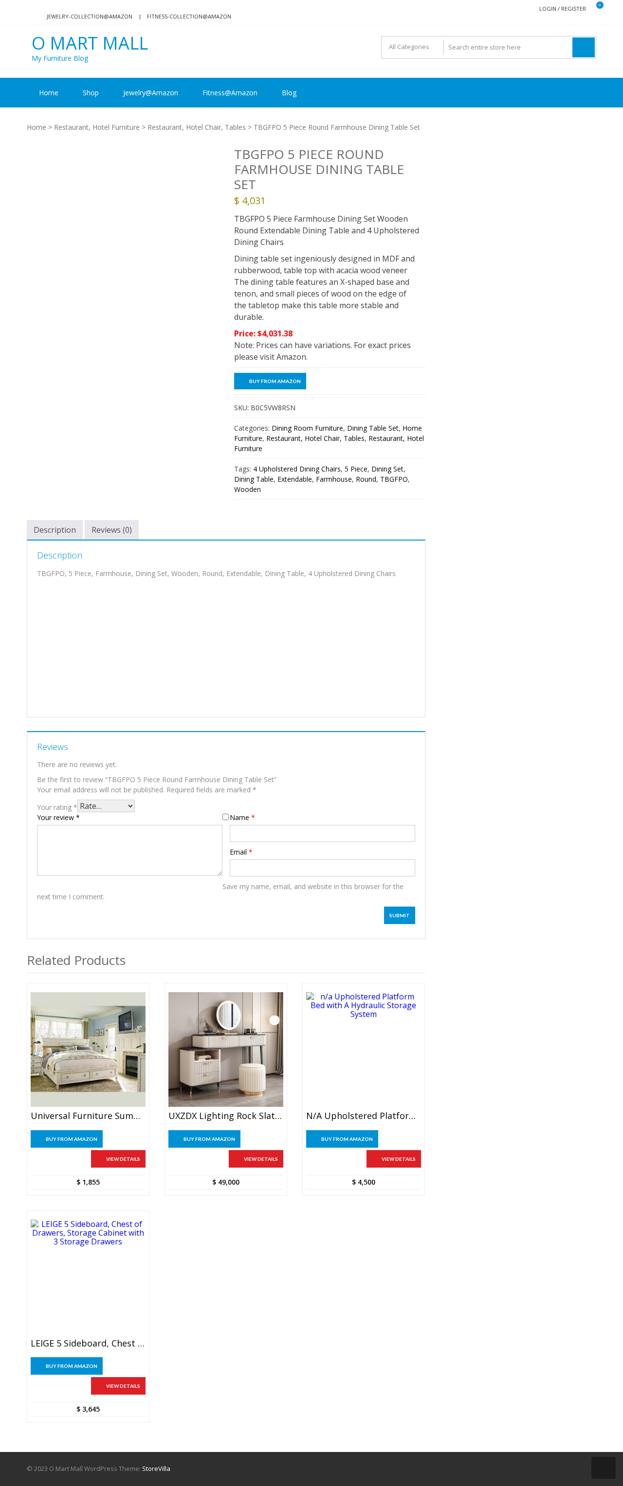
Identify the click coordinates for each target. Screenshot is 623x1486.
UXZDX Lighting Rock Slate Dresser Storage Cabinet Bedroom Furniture (225, 1116)
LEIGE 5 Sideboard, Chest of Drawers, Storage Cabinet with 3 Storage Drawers (88, 1343)
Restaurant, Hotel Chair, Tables (196, 127)
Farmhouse (334, 479)
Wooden (247, 489)
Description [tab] (55, 529)
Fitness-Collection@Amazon (189, 16)
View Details (123, 1159)
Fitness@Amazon (229, 92)
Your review (58, 817)
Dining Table (254, 479)
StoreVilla (156, 1468)
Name (242, 817)
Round (366, 479)
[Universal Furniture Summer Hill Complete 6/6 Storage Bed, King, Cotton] (88, 1049)
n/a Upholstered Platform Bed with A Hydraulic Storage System (363, 1116)
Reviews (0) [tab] (112, 529)
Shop (91, 92)
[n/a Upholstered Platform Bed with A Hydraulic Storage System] (363, 1049)
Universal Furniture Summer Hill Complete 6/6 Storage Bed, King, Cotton (88, 1116)
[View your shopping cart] (593, 9)
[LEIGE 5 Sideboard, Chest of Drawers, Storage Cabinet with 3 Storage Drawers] (88, 1277)
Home (48, 92)
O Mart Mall (90, 43)
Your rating (57, 807)
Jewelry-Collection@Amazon (89, 16)
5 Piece (356, 468)
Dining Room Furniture (307, 428)
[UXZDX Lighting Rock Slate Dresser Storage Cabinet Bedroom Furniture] (225, 1049)
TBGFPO (394, 479)
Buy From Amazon (275, 381)
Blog (289, 92)
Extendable (294, 479)
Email (241, 852)
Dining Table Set (373, 428)
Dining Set (387, 468)
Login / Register (562, 8)
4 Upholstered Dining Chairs (297, 468)
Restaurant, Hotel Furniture (97, 127)
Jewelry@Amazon (150, 92)
